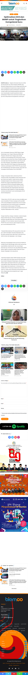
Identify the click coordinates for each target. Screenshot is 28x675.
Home (11, 11)
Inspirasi (3, 645)
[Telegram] (17, 72)
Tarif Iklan (10, 665)
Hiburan (3, 643)
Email (2, 403)
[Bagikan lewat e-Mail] (24, 72)
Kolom (3, 651)
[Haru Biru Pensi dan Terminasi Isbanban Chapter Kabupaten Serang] (7, 365)
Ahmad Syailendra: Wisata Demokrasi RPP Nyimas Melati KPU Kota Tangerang (20, 356)
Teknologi (4, 647)
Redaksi (23, 663)
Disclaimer (8, 663)
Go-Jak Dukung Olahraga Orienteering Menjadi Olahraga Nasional (7, 356)
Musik (10, 630)
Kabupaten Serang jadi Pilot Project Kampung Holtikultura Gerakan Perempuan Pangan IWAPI (17, 136)
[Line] (21, 72)
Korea (15, 628)
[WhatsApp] (14, 72)
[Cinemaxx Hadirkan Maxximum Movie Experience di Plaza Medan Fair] (21, 365)
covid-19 (23, 623)
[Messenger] (11, 72)
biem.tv (4, 663)
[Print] (2, 75)
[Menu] (1, 3)
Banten (4, 623)
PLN (19, 632)
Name (2, 398)
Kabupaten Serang (6, 628)
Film (10, 626)
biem (10, 623)
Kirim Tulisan (13, 663)
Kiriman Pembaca (14, 302)
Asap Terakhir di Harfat (14, 574)
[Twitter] (5, 72)
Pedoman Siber (19, 663)
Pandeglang (5, 632)
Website (2, 408)
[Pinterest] (8, 72)
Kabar (17, 11)
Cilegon (16, 623)
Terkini (14, 11)
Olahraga (16, 630)
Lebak (4, 630)
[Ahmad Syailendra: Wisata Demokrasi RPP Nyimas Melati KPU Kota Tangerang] (21, 350)
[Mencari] (26, 3)
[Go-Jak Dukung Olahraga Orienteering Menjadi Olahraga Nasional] (7, 350)
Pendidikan (14, 280)
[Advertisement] (14, 55)
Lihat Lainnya (14, 588)
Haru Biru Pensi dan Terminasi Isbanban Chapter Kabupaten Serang (6, 372)
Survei (3, 655)
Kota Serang (22, 628)
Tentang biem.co (16, 665)
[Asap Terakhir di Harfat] (4, 576)
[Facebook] (2, 72)
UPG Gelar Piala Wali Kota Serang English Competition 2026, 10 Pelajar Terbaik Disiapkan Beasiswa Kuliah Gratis (18, 143)
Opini (23, 630)
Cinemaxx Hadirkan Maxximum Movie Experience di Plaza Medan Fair (19, 372)
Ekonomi (4, 626)
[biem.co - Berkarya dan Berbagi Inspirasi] (14, 3)
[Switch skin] (24, 3)
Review (3, 649)
